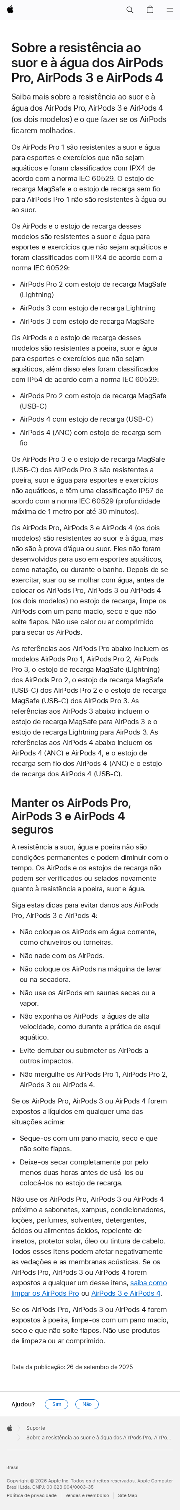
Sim (56, 1404)
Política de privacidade (32, 1495)
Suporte (35, 1428)
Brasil (12, 1467)
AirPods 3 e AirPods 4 (125, 1293)
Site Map (127, 1495)
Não (87, 1404)
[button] (130, 10)
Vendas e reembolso (87, 1495)
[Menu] (170, 10)
